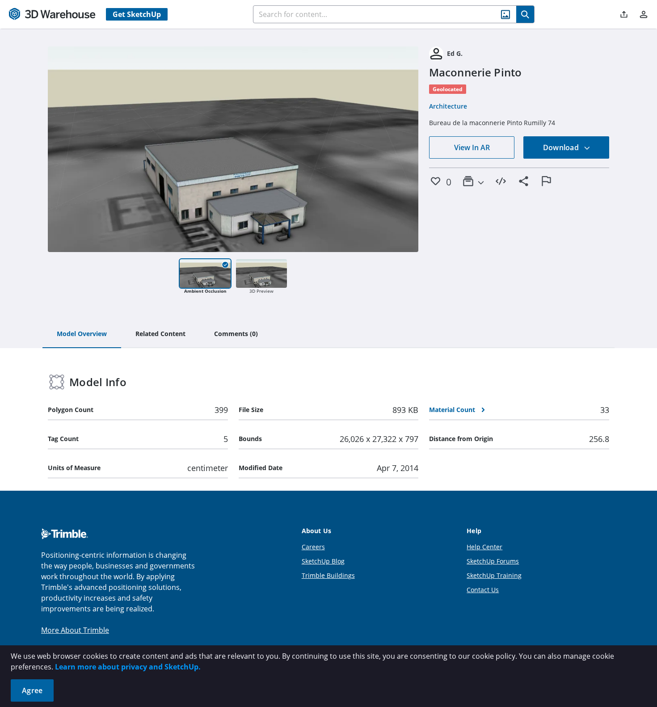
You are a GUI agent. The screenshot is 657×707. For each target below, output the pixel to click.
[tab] (81, 334)
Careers (313, 547)
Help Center (484, 547)
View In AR (472, 147)
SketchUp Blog (323, 561)
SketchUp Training (494, 575)
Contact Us (483, 589)
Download (562, 147)
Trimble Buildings (328, 575)
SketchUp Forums (493, 561)
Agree (32, 690)
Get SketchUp (137, 14)
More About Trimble (75, 630)
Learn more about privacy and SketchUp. (128, 667)
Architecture (448, 106)
